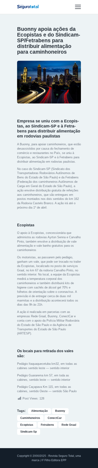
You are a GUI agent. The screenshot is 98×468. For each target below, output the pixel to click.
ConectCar (55, 418)
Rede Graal (69, 424)
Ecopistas (26, 424)
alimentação (39, 410)
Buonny (60, 410)
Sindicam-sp (28, 431)
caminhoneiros (30, 418)
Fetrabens (47, 424)
